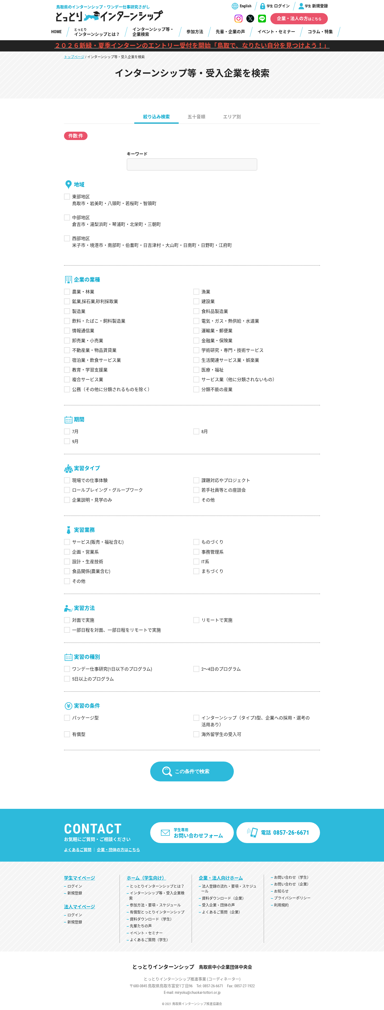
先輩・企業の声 (230, 31)
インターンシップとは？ (97, 32)
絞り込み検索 (156, 116)
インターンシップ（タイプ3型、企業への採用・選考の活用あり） (255, 721)
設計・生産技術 (87, 561)
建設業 (208, 301)
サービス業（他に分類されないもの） (239, 379)
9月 (75, 441)
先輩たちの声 (141, 926)
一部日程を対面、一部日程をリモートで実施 (116, 630)
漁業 (205, 291)
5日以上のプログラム (93, 679)
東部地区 (81, 196)
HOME (56, 31)
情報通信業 (83, 330)
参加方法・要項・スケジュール (155, 905)
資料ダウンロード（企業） (224, 898)
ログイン (278, 6)
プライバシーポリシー (292, 898)
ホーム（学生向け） (146, 878)
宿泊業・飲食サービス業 (96, 360)
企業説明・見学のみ (92, 500)
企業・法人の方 (299, 18)
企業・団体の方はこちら (118, 850)
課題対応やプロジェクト (225, 480)
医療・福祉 (212, 370)
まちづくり (212, 571)
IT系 (205, 561)
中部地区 (81, 217)
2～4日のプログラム (221, 669)
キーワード (137, 154)
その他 (208, 500)
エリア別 (232, 116)
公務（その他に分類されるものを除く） (112, 389)
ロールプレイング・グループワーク (107, 490)
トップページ (74, 57)
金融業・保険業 (216, 340)
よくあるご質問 (77, 850)
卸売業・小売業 (87, 340)
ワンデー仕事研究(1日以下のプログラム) (112, 669)
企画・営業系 (85, 552)
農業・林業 (83, 291)
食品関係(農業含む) (91, 571)
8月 (204, 431)
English (245, 6)
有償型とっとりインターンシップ (157, 912)
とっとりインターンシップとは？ (157, 886)
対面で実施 (83, 620)
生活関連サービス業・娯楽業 (230, 360)
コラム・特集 (320, 31)
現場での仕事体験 (90, 480)
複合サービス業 (87, 379)
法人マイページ (79, 906)
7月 (75, 431)
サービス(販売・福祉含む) (98, 542)
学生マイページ (79, 878)
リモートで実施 (216, 620)
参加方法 (195, 31)
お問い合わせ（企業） (292, 884)
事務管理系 (212, 552)
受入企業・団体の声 (218, 905)
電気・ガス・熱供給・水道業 (230, 321)
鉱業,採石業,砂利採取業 (95, 301)
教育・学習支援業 (90, 370)
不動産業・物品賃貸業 (94, 350)
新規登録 (316, 6)
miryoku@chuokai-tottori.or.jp (197, 992)
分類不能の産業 (216, 389)
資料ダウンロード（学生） (152, 919)
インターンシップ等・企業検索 (153, 32)
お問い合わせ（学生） (292, 877)
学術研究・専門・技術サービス (232, 350)
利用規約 (281, 905)
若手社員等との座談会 (223, 490)
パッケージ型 (85, 718)
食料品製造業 (214, 311)
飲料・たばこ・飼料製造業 (98, 321)
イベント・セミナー (276, 31)
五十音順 (196, 116)
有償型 (78, 734)
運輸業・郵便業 (216, 330)
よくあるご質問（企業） (222, 912)
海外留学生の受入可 (221, 734)
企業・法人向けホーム (221, 878)
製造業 (78, 311)
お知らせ (281, 891)
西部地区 (81, 238)
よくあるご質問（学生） (150, 940)
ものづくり (212, 542)
